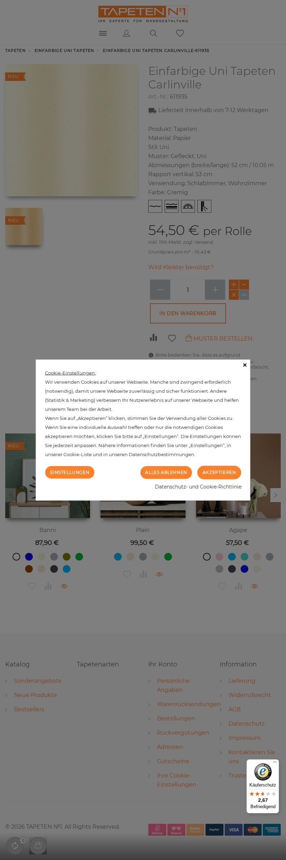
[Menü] (275, 763)
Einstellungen (70, 472)
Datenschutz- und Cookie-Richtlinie (198, 486)
